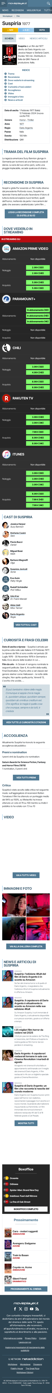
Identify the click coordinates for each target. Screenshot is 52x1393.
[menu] (3, 3)
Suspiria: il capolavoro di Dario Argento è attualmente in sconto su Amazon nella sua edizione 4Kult (31, 1004)
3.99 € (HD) (38, 417)
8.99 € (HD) (38, 387)
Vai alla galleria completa (26, 946)
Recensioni (18, 10)
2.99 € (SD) (38, 267)
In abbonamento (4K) (38, 321)
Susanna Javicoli (18, 569)
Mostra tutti (26, 1123)
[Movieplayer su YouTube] (31, 1309)
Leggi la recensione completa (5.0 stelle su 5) (26, 214)
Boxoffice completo (26, 1209)
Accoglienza (14, 90)
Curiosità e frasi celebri (19, 86)
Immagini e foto (16, 96)
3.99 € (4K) (38, 422)
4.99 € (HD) (38, 372)
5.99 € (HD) (38, 282)
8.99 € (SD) (38, 381)
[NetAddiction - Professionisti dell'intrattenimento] (32, 1359)
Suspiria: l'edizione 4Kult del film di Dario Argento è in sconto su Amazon (30, 976)
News (5, 10)
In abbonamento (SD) (38, 310)
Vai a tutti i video (26, 875)
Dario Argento (26, 127)
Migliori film (34, 10)
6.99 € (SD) (38, 493)
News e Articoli (38, 38)
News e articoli (15, 100)
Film (18, 16)
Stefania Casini (18, 533)
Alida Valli (15, 605)
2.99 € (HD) (38, 273)
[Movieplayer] (26, 1303)
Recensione (14, 77)
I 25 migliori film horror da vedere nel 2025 (28, 1031)
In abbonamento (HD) (38, 315)
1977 (22, 124)
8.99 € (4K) (38, 443)
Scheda (9, 38)
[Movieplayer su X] (20, 1309)
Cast (10, 83)
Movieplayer (8, 16)
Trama (11, 73)
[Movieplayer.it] (17, 3)
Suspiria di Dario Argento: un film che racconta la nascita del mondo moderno (31, 1088)
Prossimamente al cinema (26, 1289)
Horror (23, 120)
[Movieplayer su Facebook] (15, 1309)
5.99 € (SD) (38, 288)
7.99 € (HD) (38, 499)
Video (22, 38)
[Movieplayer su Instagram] (26, 1309)
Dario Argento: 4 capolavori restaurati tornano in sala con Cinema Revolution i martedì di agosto (31, 1057)
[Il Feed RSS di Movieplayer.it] (37, 1309)
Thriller (30, 120)
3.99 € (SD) (38, 366)
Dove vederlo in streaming (21, 80)
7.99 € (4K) (38, 505)
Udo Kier (14, 596)
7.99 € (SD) (38, 432)
